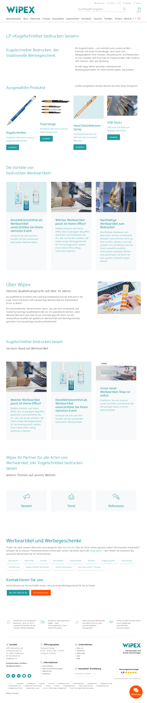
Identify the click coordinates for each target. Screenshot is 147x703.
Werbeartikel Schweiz (63, 683)
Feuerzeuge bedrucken (102, 686)
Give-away (57, 686)
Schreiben (86, 18)
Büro (25, 18)
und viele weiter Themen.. (90, 567)
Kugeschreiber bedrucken (37, 567)
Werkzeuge (129, 18)
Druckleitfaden (48, 666)
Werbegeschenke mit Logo (15, 688)
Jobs (78, 656)
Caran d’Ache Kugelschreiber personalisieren (82, 688)
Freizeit (46, 18)
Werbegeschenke (92, 683)
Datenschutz (47, 671)
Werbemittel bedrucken (14, 686)
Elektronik (35, 18)
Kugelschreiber (108, 560)
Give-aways (51, 683)
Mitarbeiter (81, 651)
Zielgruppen (96, 550)
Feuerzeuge (126, 560)
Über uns (80, 648)
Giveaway (48, 686)
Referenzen (81, 653)
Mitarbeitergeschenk (78, 683)
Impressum (46, 674)
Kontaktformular (40, 592)
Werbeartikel (69, 547)
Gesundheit (58, 18)
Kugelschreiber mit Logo (32, 688)
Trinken (118, 18)
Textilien (108, 18)
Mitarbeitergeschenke (69, 686)
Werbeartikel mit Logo (106, 683)
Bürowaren (13, 560)
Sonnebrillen (14, 567)
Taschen (98, 18)
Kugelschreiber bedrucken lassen (33, 686)
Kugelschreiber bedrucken (86, 686)
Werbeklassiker (13, 18)
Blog (78, 658)
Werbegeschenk (31, 683)
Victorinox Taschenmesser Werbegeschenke (54, 688)
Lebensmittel (72, 18)
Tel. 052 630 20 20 (18, 592)
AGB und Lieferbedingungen (53, 668)
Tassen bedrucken (63, 567)
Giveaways (42, 683)
